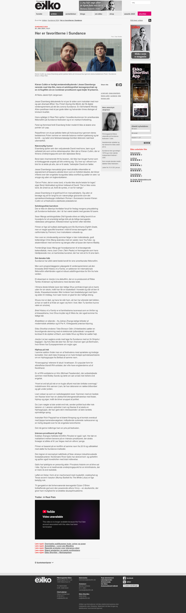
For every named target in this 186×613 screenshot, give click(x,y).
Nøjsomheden (135, 153)
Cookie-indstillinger (131, 586)
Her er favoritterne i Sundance (71, 20)
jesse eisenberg (114, 93)
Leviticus (133, 158)
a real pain (104, 93)
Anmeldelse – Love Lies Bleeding (59, 546)
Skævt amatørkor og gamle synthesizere (62, 550)
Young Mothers (135, 174)
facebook (130, 578)
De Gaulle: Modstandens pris (140, 179)
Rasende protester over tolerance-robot (62, 548)
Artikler (44, 20)
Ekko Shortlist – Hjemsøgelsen (58, 552)
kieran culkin (105, 96)
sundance (113, 96)
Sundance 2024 (53, 20)
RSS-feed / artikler (136, 20)
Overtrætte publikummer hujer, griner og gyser (65, 543)
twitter (129, 582)
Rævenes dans (135, 169)
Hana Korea (134, 163)
